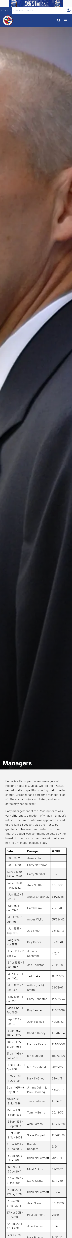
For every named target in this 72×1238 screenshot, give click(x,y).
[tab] (6, 10)
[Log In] (69, 10)
